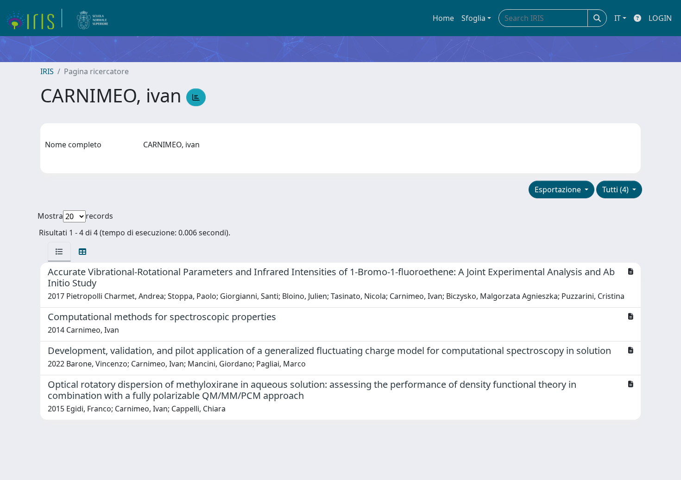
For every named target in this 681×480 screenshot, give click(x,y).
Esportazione (559, 189)
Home (443, 18)
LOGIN (660, 18)
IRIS (47, 71)
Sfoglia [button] (473, 18)
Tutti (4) (616, 189)
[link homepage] (34, 18)
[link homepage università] (92, 18)
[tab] (59, 251)
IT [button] (617, 18)
